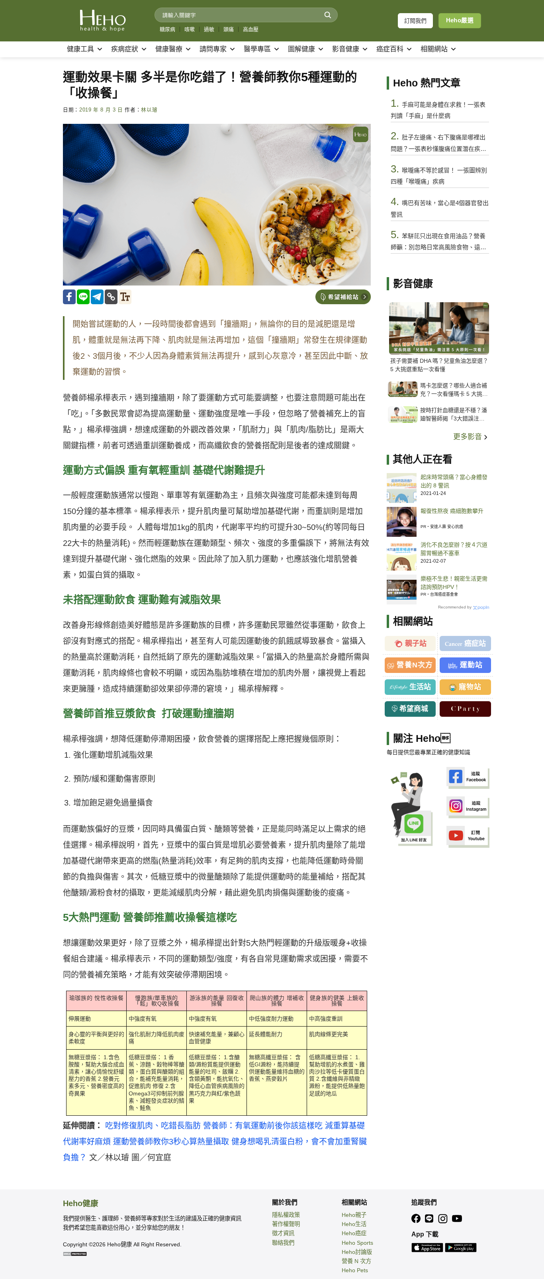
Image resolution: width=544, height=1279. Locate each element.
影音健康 (345, 49)
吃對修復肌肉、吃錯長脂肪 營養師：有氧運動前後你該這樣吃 (214, 1125)
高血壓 (250, 29)
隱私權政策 (286, 1215)
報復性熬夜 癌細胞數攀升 (452, 511)
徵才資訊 (283, 1233)
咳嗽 (189, 29)
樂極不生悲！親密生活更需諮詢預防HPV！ (454, 582)
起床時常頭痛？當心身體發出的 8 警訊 (454, 481)
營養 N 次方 (356, 1261)
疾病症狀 (124, 49)
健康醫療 (168, 49)
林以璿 (149, 110)
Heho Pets (355, 1270)
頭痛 (228, 29)
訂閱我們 (415, 21)
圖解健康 (301, 49)
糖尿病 (167, 29)
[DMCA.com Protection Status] (75, 1253)
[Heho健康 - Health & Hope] (103, 20)
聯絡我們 (283, 1243)
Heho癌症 (354, 1233)
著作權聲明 (286, 1224)
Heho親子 (354, 1215)
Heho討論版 (357, 1252)
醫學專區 (257, 49)
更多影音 (468, 437)
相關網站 (434, 49)
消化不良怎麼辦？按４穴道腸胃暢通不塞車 (454, 549)
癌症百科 (389, 49)
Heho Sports (357, 1243)
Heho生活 (354, 1224)
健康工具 (80, 49)
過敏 (209, 29)
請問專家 (213, 49)
